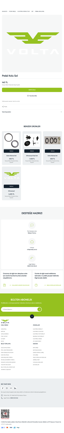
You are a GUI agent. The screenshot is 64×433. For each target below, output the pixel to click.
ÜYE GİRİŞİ (35, 355)
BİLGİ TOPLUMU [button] (6, 344)
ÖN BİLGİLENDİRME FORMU (7, 359)
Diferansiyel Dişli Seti (32, 155)
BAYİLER (3, 331)
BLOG (2, 341)
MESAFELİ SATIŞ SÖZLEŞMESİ (8, 362)
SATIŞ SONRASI (4, 334)
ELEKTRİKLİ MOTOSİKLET (39, 334)
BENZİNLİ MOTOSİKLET (38, 336)
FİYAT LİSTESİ (4, 336)
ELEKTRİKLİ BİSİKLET (38, 329)
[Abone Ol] (39, 309)
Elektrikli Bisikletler (24, 11)
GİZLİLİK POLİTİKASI (5, 347)
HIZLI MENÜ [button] (4, 325)
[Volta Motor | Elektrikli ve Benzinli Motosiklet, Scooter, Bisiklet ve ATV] (32, 321)
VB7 (33, 11)
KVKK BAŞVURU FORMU (6, 357)
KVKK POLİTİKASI (5, 355)
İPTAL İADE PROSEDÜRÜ (7, 350)
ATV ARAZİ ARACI (37, 341)
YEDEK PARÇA (12, 11)
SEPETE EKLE (32, 90)
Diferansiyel (11, 191)
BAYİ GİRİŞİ (35, 347)
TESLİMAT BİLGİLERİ (6, 364)
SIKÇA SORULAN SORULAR (39, 357)
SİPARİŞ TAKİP (36, 359)
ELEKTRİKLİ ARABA (37, 338)
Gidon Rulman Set (52, 155)
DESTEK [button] (35, 344)
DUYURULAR (36, 364)
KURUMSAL (4, 329)
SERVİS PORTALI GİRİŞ (38, 352)
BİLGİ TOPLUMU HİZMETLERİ (8, 367)
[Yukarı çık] (32, 316)
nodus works (9, 424)
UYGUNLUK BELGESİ (38, 362)
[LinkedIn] (15, 388)
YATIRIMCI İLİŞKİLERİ (6, 369)
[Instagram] (6, 388)
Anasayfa (4, 11)
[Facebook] (2, 388)
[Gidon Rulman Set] (52, 140)
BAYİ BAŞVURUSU (37, 350)
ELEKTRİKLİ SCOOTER (38, 331)
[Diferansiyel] (11, 176)
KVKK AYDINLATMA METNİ (7, 352)
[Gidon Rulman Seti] (11, 140)
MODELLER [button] (36, 325)
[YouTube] (11, 388)
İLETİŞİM (3, 338)
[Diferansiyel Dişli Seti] (32, 140)
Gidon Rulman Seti (11, 155)
